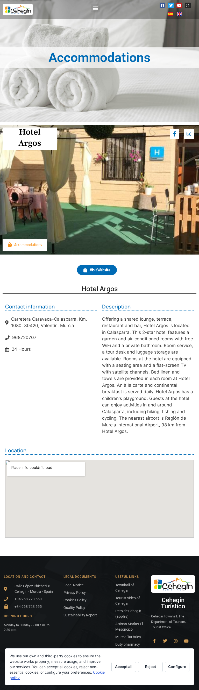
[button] (95, 8)
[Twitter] (171, 5)
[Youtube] (179, 5)
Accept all (123, 666)
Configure (177, 666)
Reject (150, 666)
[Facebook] (162, 5)
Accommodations (28, 244)
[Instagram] (187, 5)
